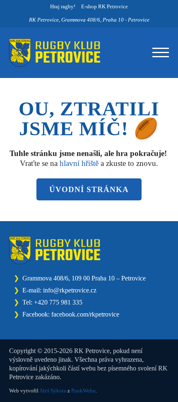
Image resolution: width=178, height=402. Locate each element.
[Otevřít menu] (160, 53)
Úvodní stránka (89, 189)
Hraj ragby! (62, 6)
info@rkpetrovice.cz (69, 290)
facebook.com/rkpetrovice (85, 314)
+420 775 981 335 (58, 302)
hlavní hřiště (79, 163)
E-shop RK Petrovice (104, 6)
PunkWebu (83, 390)
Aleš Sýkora (52, 390)
